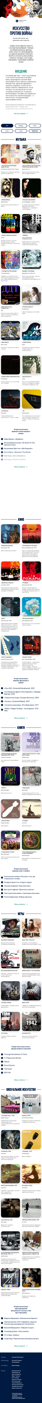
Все (7, 125)
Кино (35, 125)
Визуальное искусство (35, 131)
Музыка (21, 125)
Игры (21, 131)
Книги (7, 131)
